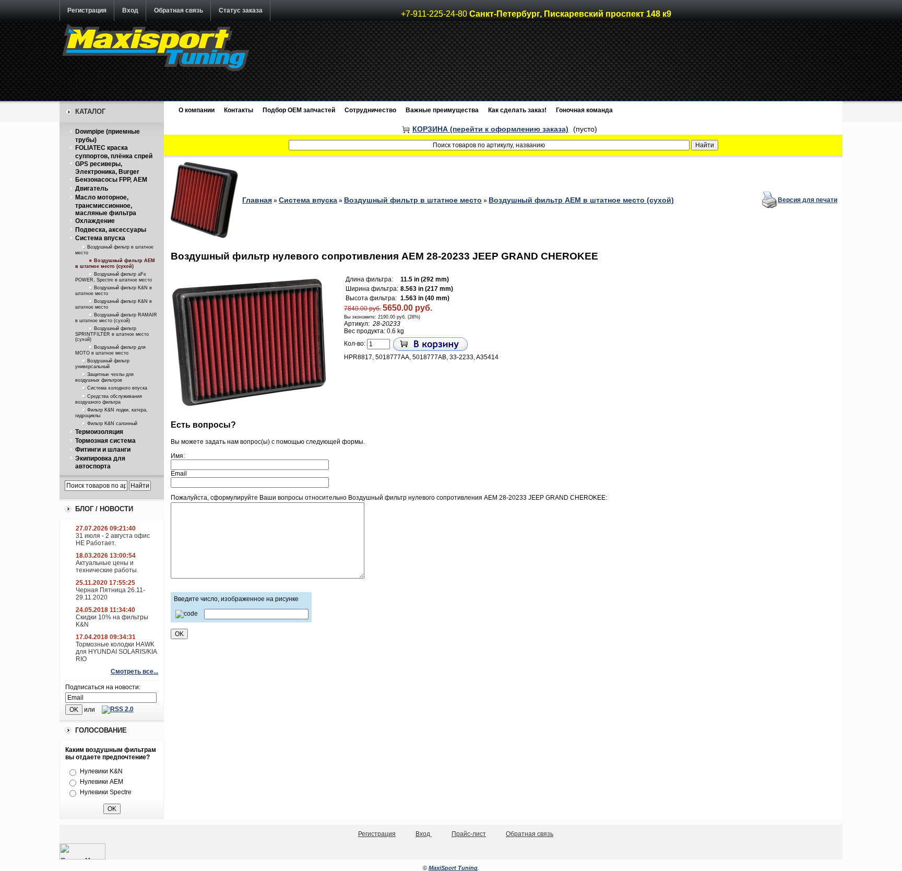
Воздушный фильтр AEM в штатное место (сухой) (115, 263)
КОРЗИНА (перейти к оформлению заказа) (490, 129)
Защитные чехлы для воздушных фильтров (104, 377)
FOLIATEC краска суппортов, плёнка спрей (113, 152)
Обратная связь (178, 10)
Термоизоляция (99, 432)
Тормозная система (105, 440)
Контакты (238, 110)
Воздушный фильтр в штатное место (413, 200)
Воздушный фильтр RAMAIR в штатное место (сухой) (116, 317)
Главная (257, 200)
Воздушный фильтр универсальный (102, 363)
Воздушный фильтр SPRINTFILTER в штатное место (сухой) (112, 334)
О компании (197, 110)
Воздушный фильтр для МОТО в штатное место (110, 350)
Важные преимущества (442, 110)
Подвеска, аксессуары (110, 229)
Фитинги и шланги (102, 449)
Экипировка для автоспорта (100, 462)
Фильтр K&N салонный (112, 423)
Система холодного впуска (117, 388)
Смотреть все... (134, 671)
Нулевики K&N (101, 771)
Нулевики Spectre (106, 792)
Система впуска (100, 238)
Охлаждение (95, 221)
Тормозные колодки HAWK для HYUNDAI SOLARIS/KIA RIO (116, 652)
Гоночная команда (584, 110)
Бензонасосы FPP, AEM (111, 179)
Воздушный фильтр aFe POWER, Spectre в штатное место (113, 277)
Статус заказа (241, 10)
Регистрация (86, 10)
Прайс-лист (469, 834)
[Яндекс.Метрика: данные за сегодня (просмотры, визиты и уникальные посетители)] (82, 851)
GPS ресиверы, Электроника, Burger (107, 168)
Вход (130, 10)
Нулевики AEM (101, 781)
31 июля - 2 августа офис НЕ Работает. (113, 539)
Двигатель (91, 188)
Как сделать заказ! (517, 110)
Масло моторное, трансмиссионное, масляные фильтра (105, 205)
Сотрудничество (370, 110)
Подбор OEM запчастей (299, 110)
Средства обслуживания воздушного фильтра (108, 399)
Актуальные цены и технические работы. (107, 566)
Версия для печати (807, 200)
